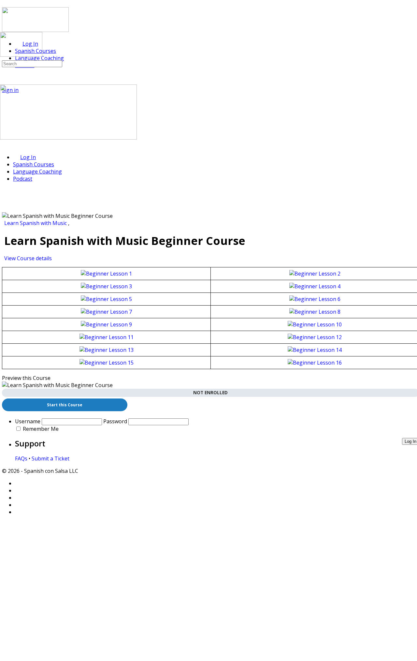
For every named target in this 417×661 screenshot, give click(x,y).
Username (27, 421)
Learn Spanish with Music (36, 223)
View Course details (28, 258)
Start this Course (64, 405)
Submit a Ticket (50, 458)
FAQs (21, 458)
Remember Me (41, 428)
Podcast (22, 178)
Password (115, 421)
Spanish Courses (33, 164)
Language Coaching (37, 171)
